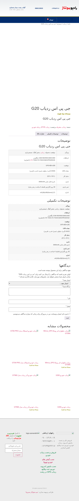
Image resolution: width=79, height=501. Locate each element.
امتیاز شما (66, 280)
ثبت (67, 101)
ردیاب (64, 24)
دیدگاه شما (66, 286)
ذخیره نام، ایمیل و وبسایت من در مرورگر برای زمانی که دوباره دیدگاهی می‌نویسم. (41, 314)
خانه (69, 24)
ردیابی (42, 152)
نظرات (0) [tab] (40, 134)
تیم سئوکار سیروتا (32, 492)
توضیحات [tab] (64, 134)
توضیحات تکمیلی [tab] (52, 134)
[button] (71, 20)
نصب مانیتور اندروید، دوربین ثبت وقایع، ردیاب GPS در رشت (48, 469)
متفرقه (59, 24)
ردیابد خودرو (36, 127)
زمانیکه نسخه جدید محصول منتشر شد (56, 93)
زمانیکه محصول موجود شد (59, 88)
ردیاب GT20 (45, 127)
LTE (31, 160)
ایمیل (68, 306)
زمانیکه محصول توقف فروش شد (57, 90)
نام (68, 298)
